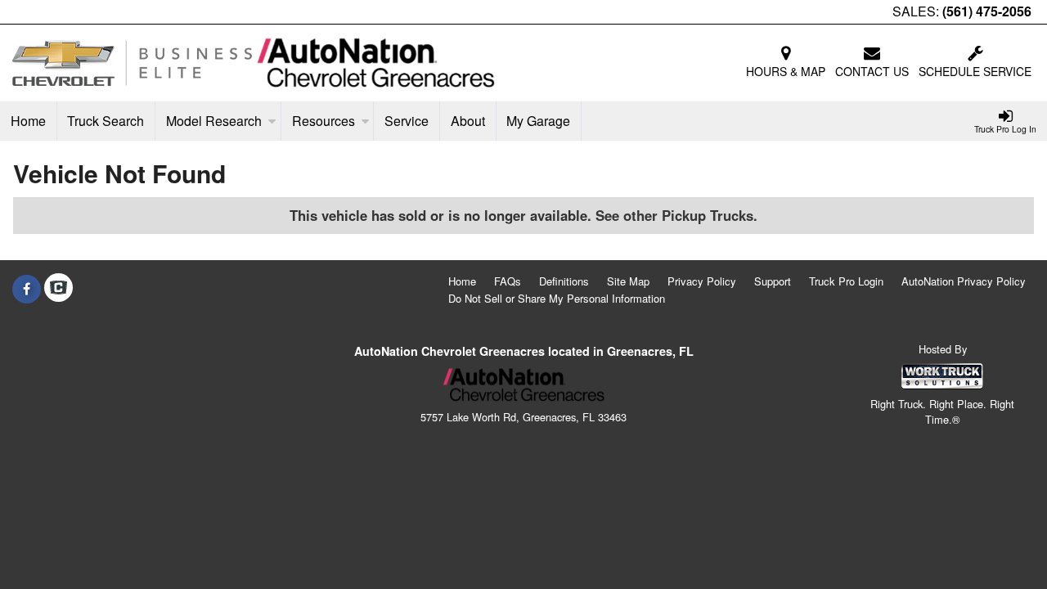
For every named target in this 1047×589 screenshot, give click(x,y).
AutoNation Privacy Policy (963, 281)
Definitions (564, 281)
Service (406, 120)
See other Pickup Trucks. (676, 215)
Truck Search (105, 120)
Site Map (628, 281)
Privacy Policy (701, 281)
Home (28, 120)
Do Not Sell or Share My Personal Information (556, 298)
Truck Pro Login (846, 281)
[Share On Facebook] (26, 289)
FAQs (507, 281)
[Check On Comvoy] (58, 289)
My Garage (538, 120)
